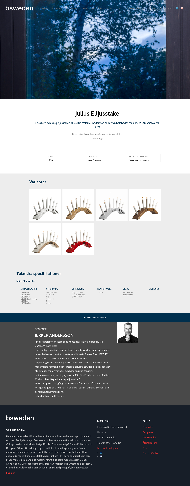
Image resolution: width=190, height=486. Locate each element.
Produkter (42, 8)
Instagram (113, 448)
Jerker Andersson (95, 160)
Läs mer (10, 473)
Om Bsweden (72, 8)
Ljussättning (165, 8)
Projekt (151, 8)
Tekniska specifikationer (139, 160)
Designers (56, 8)
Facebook (102, 448)
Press (120, 8)
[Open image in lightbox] (45, 205)
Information (88, 8)
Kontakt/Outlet (135, 8)
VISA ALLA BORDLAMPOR (95, 317)
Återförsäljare (106, 8)
